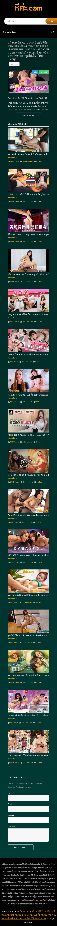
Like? (15, 64)
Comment (11, 827)
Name (10, 793)
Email (10, 804)
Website (11, 815)
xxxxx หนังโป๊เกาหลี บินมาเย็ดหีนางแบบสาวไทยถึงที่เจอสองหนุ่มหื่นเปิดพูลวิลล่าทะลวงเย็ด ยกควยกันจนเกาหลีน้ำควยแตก (28, 595)
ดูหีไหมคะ (22, 97)
